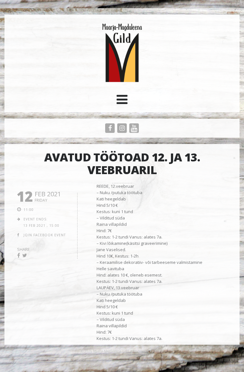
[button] (122, 102)
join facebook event (45, 235)
